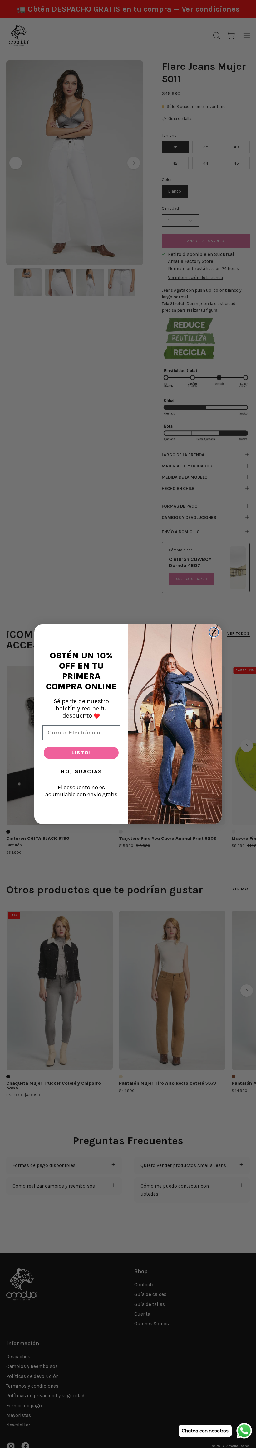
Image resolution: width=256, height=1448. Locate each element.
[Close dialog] (214, 632)
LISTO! (81, 753)
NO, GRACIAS (81, 771)
